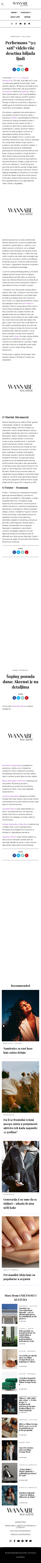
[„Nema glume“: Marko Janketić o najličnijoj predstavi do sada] (9, 1473)
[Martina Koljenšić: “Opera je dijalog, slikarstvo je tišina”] (9, 1495)
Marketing (20, 1522)
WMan (27, 17)
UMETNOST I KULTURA (20, 36)
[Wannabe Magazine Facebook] (16, 24)
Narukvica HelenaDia (11, 765)
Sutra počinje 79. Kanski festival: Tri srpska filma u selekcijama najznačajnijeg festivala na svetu (27, 1336)
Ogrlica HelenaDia (10, 796)
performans (16, 78)
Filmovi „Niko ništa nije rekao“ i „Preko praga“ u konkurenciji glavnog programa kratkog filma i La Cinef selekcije (27, 1404)
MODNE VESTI (24, 1442)
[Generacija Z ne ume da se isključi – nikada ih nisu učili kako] (20, 1166)
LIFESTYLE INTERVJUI (28, 1465)
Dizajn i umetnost (27, 1351)
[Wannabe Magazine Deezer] (29, 24)
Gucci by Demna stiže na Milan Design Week (26, 1450)
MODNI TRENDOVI (20, 670)
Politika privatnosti (20, 1531)
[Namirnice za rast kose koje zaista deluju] (20, 1015)
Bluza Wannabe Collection (14, 781)
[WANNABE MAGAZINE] (20, 1515)
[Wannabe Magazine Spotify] (25, 24)
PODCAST (25, 12)
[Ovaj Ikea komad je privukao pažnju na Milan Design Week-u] (9, 1382)
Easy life (15, 17)
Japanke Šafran (9, 837)
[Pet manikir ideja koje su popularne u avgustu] (20, 1242)
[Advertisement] (18, 578)
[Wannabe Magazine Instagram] (12, 24)
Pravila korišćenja (20, 1534)
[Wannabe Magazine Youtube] (20, 24)
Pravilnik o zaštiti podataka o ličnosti (20, 1526)
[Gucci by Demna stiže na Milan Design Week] (9, 1450)
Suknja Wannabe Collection (14, 824)
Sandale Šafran (9, 809)
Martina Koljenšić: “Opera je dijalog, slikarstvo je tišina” (27, 1495)
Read (13, 12)
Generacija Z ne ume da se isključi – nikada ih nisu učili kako (20, 1203)
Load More (20, 972)
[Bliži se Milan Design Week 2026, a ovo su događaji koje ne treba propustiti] (9, 1428)
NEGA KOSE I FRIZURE (12, 1043)
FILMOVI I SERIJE (26, 1328)
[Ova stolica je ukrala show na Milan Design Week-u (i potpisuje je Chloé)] (9, 1359)
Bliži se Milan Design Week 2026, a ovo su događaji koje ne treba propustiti (28, 1427)
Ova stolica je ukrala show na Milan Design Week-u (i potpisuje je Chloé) (28, 1359)
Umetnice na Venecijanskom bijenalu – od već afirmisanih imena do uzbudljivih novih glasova (28, 1313)
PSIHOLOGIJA (8, 1115)
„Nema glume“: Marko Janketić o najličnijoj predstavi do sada (27, 1472)
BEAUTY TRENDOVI (11, 1270)
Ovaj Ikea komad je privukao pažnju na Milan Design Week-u (28, 1381)
